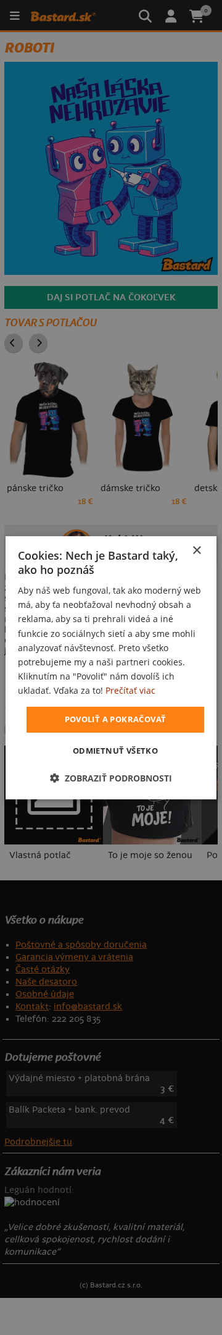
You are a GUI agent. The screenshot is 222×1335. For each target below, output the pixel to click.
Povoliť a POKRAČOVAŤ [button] (115, 719)
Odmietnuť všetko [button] (115, 750)
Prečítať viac (130, 690)
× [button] (196, 550)
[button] (111, 778)
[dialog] (111, 667)
